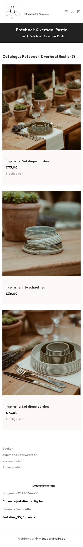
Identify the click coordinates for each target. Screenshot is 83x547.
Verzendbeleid (12, 461)
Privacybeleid (12, 467)
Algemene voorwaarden (19, 455)
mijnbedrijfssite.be (52, 538)
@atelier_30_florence (18, 517)
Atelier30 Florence (38, 14)
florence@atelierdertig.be (22, 501)
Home (22, 36)
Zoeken (7, 448)
